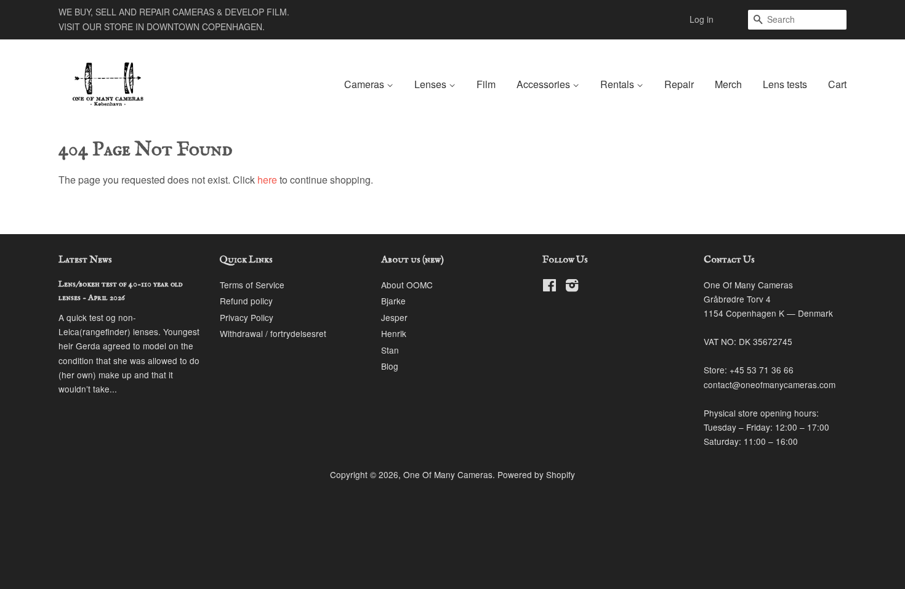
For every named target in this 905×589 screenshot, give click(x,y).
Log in (702, 19)
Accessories (545, 84)
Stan (390, 350)
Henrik (393, 333)
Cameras (365, 84)
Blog (389, 366)
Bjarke (393, 300)
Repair (679, 84)
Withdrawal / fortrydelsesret (273, 333)
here (267, 180)
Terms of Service (252, 284)
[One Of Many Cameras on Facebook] (549, 287)
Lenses (431, 84)
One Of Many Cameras (448, 474)
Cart (837, 84)
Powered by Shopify (536, 474)
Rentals (618, 84)
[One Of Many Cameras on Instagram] (572, 287)
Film (486, 84)
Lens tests (785, 84)
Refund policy (246, 300)
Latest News (85, 260)
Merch (728, 84)
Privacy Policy (246, 317)
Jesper (394, 317)
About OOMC (407, 284)
